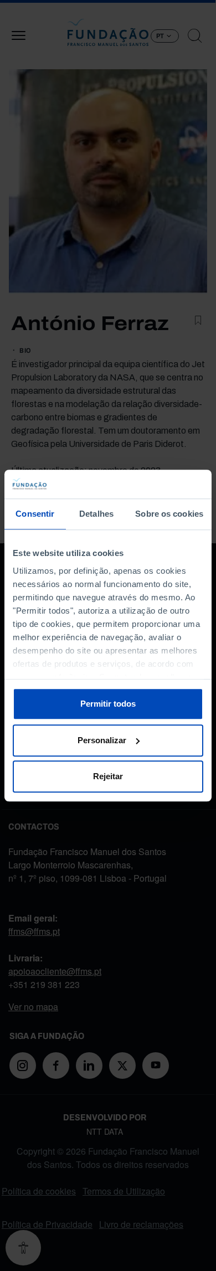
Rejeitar (108, 776)
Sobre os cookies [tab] (169, 513)
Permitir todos (108, 703)
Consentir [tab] (35, 513)
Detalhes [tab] (96, 513)
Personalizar (102, 740)
